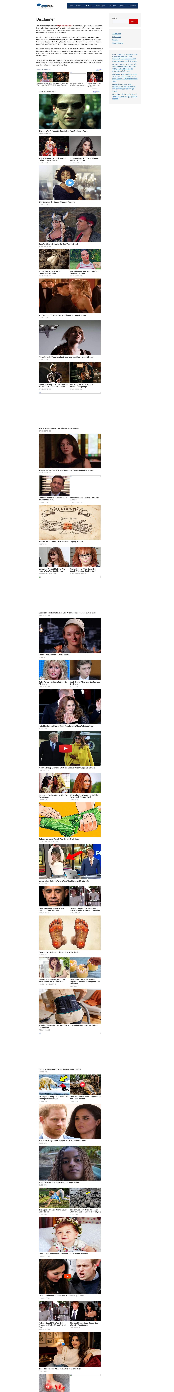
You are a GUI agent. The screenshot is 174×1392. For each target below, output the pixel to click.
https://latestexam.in (64, 26)
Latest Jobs (88, 6)
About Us (122, 6)
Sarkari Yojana (100, 6)
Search (114, 18)
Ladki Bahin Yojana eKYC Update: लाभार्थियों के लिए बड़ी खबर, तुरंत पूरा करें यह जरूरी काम (124, 96)
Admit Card (112, 6)
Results (78, 6)
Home (71, 6)
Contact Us (132, 6)
